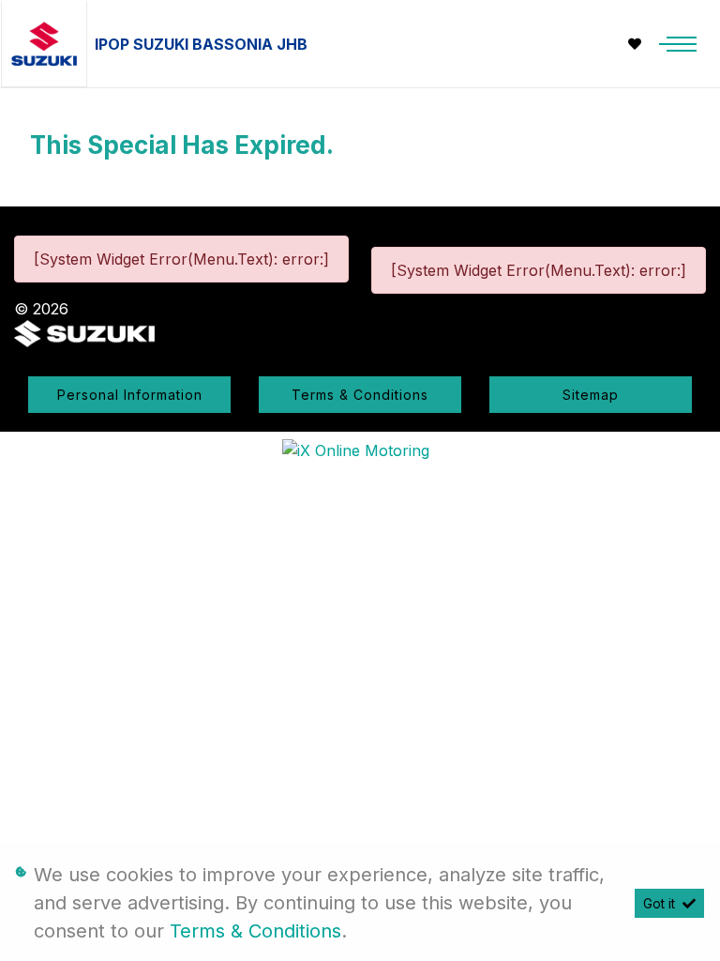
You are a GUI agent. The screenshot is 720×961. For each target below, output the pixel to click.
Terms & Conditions (360, 395)
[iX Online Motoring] (360, 448)
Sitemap (590, 395)
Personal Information (129, 395)
